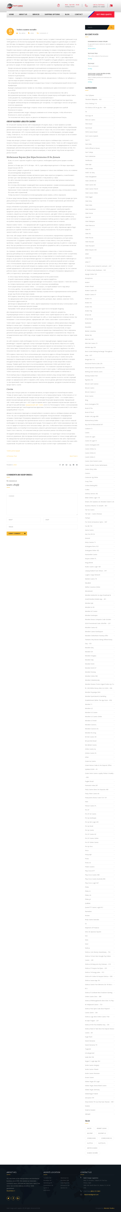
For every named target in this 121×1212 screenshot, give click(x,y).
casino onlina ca (90, 449)
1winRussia (88, 160)
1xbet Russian (89, 242)
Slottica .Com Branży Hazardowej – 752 (97, 952)
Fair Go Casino (89, 510)
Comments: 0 (43, 33)
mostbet (90, 1133)
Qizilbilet (87, 903)
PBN (86, 802)
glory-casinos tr (90, 542)
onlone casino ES (90, 753)
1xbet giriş (88, 201)
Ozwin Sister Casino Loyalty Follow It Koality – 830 (99, 775)
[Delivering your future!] (15, 6)
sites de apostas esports (93, 932)
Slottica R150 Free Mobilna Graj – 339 (97, 1025)
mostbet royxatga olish (92, 692)
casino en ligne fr (91, 441)
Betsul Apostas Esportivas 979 (94, 367)
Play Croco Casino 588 (92, 875)
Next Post (73, 456)
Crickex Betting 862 (91, 485)
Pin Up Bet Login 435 (92, 822)
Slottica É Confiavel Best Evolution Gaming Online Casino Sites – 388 (98, 994)
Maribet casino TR (91, 579)
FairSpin (87, 518)
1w (86, 111)
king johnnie (89, 563)
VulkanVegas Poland (91, 1094)
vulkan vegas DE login (92, 1081)
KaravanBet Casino (91, 554)
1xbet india (88, 205)
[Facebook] (13, 1198)
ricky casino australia (92, 919)
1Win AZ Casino (90, 120)
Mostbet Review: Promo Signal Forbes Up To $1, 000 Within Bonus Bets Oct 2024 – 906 (99, 686)
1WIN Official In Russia (92, 148)
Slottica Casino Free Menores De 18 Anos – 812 (99, 986)
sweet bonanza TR (91, 1045)
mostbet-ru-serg (90, 733)
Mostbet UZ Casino (91, 712)
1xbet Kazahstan (90, 209)
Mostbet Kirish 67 (90, 668)
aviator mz (88, 307)
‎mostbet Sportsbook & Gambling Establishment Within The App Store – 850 (98, 698)
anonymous (89, 278)
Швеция (87, 1114)
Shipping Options (52, 14)
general (87, 538)
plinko (87, 887)
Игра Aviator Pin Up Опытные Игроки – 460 (99, 1102)
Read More (10, 1191)
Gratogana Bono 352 (92, 546)
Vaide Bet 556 (89, 1057)
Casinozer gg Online (91, 477)
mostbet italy (89, 660)
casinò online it (90, 457)
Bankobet (88, 323)
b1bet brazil (89, 319)
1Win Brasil (88, 124)
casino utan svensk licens (93, 461)
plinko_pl (88, 899)
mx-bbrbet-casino (91, 745)
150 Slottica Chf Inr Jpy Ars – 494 (95, 107)
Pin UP (87, 810)
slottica (87, 948)
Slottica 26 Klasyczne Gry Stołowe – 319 (98, 964)
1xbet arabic (89, 168)
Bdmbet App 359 (90, 347)
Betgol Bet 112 (90, 359)
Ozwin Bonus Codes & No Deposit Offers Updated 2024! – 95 (98, 767)
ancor (89, 1128)
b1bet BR (88, 315)
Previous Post (12, 456)
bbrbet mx (88, 335)
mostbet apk (89, 603)
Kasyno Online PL (90, 558)
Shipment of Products (92, 928)
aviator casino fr (90, 294)
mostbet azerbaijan (91, 615)
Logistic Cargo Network (92, 575)
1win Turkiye (89, 152)
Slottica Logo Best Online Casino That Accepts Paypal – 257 (97, 1019)
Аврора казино (92, 1148)
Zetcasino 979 (89, 1098)
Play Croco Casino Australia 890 (95, 879)
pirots (87, 858)
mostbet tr (88, 704)
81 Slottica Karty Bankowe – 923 (95, 270)
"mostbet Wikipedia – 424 (93, 99)
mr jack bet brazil (90, 741)
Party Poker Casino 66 (92, 793)
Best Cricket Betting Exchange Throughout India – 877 (98, 353)
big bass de (89, 380)
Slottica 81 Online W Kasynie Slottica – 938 (98, 976)
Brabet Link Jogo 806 (92, 416)
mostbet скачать (90, 725)
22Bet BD (88, 258)
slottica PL (102, 1143)
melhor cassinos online (92, 587)
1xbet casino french (91, 189)
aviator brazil (89, 286)
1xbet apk (88, 164)
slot (86, 936)
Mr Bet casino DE (90, 737)
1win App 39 (89, 116)
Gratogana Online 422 (92, 550)
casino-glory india (91, 469)
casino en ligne (90, 437)
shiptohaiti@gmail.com (91, 1194)
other (32, 33)
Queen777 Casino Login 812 (94, 907)
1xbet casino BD (90, 185)
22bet (87, 254)
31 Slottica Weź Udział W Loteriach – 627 (98, 266)
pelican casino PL (90, 806)
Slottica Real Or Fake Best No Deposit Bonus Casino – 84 (99, 1031)
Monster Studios (109, 1208)
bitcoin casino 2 (90, 392)
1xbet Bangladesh (90, 177)
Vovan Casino (89, 1077)
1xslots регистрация (13, 451)
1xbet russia (89, 238)
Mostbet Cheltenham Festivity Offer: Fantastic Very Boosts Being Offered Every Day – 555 (98, 639)
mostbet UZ (102, 1133)
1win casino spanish (91, 136)
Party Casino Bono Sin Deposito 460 (96, 789)
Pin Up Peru (89, 846)
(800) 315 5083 (95, 1191)
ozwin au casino (90, 761)
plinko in (88, 891)
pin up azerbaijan (90, 818)
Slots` (87, 944)
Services (36, 14)
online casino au (90, 749)
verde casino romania (92, 1073)
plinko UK (88, 895)
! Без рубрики (89, 95)
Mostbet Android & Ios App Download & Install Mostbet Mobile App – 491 (98, 597)
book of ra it (89, 412)
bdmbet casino (102, 1128)
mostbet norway (90, 672)
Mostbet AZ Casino (91, 611)
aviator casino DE (91, 290)
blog (86, 400)
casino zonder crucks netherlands (96, 465)
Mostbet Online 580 (91, 676)
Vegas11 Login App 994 (92, 1061)
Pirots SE (88, 863)
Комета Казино (90, 1110)
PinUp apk (88, 854)
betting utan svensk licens (93, 372)
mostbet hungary (90, 656)
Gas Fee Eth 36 (90, 534)
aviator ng (88, 311)
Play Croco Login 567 (92, 883)
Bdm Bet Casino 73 (91, 343)
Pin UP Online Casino (92, 842)
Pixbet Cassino (89, 867)
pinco (87, 850)
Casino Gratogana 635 (92, 445)
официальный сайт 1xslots (34, 405)
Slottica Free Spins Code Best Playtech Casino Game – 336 (97, 1010)
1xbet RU (88, 233)
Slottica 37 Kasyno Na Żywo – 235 (96, 968)
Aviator (87, 282)
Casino (87, 433)
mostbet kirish (89, 664)
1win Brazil (88, 128)
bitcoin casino (89, 388)
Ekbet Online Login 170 (92, 498)
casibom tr (88, 428)
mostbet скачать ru (91, 729)
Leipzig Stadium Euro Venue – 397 (96, 571)
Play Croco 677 (90, 871)
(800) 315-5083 (99, 6)
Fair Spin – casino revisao (93, 514)
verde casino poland (91, 1069)
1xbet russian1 (90, 246)
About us (23, 14)
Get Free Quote (104, 14)
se (86, 924)
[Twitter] (8, 1198)
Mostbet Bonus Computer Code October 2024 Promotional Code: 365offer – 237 (98, 621)
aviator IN (88, 298)
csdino (87, 489)
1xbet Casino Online (91, 193)
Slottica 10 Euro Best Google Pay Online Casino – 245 (98, 958)
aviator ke (88, 303)
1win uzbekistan (90, 156)
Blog (67, 14)
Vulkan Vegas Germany (92, 1090)
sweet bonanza (90, 1041)
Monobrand (89, 591)
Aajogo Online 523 (91, 274)
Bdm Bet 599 (89, 339)
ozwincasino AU (106, 1138)
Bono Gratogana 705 (92, 404)
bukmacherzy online (91, 420)
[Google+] (18, 1198)
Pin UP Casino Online (92, 838)
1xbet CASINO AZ (90, 181)
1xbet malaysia (90, 221)
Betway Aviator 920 (91, 376)
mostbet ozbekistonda (92, 680)
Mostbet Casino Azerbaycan (94, 631)
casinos (87, 473)
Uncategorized (89, 1053)
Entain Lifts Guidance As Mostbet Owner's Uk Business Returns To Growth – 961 (99, 504)
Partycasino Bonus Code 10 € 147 (96, 798)
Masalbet (88, 583)
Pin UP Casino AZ (90, 834)
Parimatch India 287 (91, 785)
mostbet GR (89, 652)
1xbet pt (87, 229)
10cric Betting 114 (91, 103)
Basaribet (88, 327)
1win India (88, 144)
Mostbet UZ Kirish (91, 720)
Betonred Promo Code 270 (93, 363)
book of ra (89, 408)
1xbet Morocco (90, 225)
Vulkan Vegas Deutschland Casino (96, 1085)
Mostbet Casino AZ (91, 627)
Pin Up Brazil (89, 826)
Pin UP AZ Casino (90, 814)
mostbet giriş (89, 647)
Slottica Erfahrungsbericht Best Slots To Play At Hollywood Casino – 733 (99, 1002)
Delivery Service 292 (91, 493)
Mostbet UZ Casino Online (93, 716)
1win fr (87, 140)
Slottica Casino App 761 (92, 980)
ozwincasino (91, 1138)
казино (87, 1106)
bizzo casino (89, 396)
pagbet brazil (89, 781)
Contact (79, 14)
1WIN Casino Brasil (91, 132)
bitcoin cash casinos (92, 384)
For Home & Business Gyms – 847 (96, 522)
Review (87, 915)
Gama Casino (89, 530)
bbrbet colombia (90, 331)
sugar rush (88, 1037)
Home (11, 14)
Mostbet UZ (89, 708)
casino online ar (90, 453)
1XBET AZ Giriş (90, 172)
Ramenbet (88, 911)
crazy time (88, 481)
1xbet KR (88, 217)
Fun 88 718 (88, 526)
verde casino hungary (92, 1065)
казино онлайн (92, 1153)
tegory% (88, 1049)
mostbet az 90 (89, 607)
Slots (86, 940)
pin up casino (89, 830)
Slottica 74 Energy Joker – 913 (94, 972)
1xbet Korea (89, 213)
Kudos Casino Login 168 (92, 567)
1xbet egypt (89, 197)
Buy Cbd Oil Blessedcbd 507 (94, 424)
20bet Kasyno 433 (91, 250)
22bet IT (87, 262)
